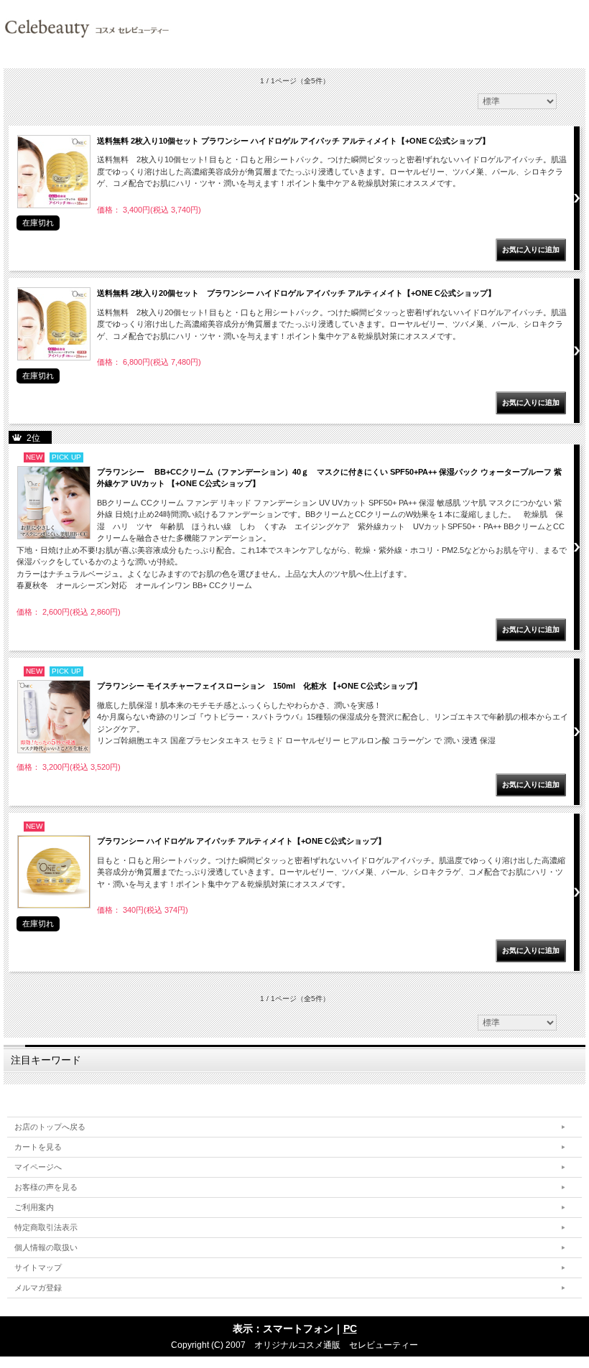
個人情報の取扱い (46, 1247)
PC (350, 1328)
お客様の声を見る (46, 1187)
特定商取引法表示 (46, 1227)
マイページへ (38, 1167)
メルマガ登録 (38, 1287)
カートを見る (38, 1147)
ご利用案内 (34, 1207)
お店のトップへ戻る (49, 1126)
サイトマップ (38, 1267)
